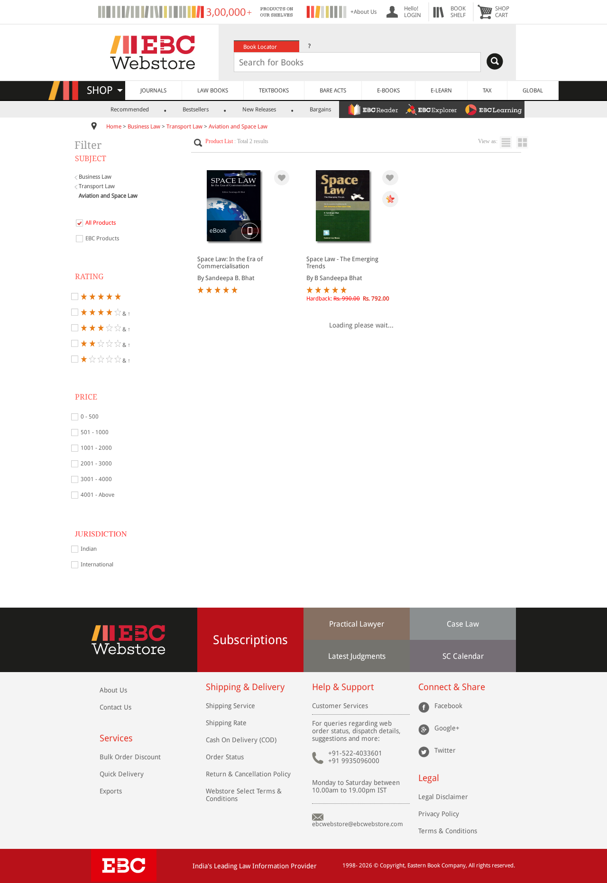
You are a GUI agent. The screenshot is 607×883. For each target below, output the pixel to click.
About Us (113, 690)
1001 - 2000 (96, 448)
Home (113, 126)
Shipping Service (230, 706)
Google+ (447, 728)
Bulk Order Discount (130, 757)
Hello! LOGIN (412, 11)
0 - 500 (90, 416)
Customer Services (340, 706)
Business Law (144, 126)
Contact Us (115, 707)
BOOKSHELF (458, 11)
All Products (100, 222)
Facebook (448, 706)
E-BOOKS (388, 90)
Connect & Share (451, 687)
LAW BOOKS (212, 90)
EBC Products (102, 238)
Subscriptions (250, 640)
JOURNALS (153, 90)
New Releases (259, 109)
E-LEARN (441, 90)
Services (116, 738)
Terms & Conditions (447, 831)
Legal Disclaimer (443, 797)
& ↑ (125, 313)
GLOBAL (533, 90)
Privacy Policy (438, 814)
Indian (89, 549)
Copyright (392, 865)
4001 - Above (97, 495)
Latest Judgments (357, 656)
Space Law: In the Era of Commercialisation (230, 262)
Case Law (463, 623)
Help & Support (343, 687)
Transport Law (184, 126)
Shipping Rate (226, 723)
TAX (487, 90)
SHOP (104, 90)
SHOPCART (502, 11)
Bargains (320, 109)
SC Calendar (463, 656)
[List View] (508, 142)
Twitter (445, 750)
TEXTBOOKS (274, 90)
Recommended (129, 109)
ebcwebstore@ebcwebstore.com (357, 824)
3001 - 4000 (96, 479)
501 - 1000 (95, 432)
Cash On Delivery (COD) (241, 740)
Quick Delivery (122, 774)
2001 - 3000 (96, 463)
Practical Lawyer (356, 623)
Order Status (225, 757)
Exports (111, 791)
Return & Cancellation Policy (248, 774)
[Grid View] (527, 142)
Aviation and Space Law (238, 126)
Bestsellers (196, 109)
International (97, 564)
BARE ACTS (333, 90)
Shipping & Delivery (245, 687)
